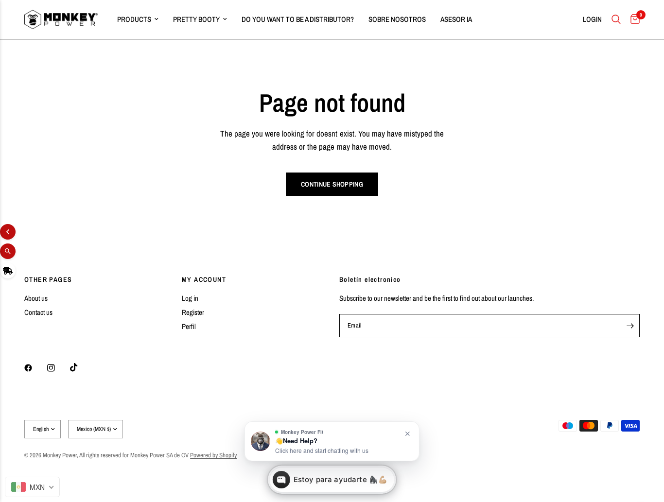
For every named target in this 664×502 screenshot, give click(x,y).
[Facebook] (35, 368)
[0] (633, 19)
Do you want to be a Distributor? (298, 19)
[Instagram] (58, 368)
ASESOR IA (456, 19)
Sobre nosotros (397, 19)
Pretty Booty (196, 19)
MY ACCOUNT (204, 279)
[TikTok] (80, 367)
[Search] (616, 19)
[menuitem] (138, 19)
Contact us (38, 312)
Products (134, 19)
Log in (190, 298)
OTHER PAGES (48, 279)
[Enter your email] (630, 325)
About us (36, 298)
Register (193, 312)
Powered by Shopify (213, 455)
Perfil (189, 326)
